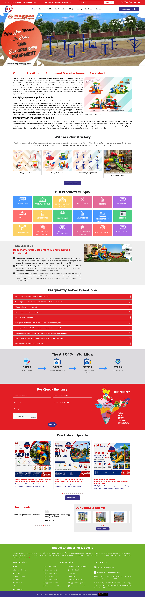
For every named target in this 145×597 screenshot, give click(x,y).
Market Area (18, 589)
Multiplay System (50, 567)
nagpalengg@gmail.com (62, 2)
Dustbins (72, 576)
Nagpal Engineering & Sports (72, 547)
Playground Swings (27, 173)
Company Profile (45, 9)
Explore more (71, 183)
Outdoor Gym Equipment (88, 173)
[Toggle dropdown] (65, 9)
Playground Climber (51, 579)
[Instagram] (130, 2)
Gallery (79, 9)
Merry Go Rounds (57, 173)
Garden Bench (74, 570)
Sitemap (17, 573)
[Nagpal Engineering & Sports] (9, 9)
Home (34, 9)
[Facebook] (123, 2)
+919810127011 (20, 2)
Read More (33, 558)
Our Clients (89, 9)
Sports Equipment (75, 579)
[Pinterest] (134, 2)
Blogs (71, 9)
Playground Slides (50, 573)
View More (71, 497)
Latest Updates (19, 576)
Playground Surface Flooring (79, 586)
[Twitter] (126, 2)
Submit (52, 424)
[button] (62, 493)
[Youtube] (138, 2)
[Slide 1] (67, 63)
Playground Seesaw (51, 583)
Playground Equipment (118, 175)
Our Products (60, 9)
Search (109, 2)
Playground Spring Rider (52, 586)
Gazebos (72, 573)
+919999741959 (31, 2)
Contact (99, 9)
